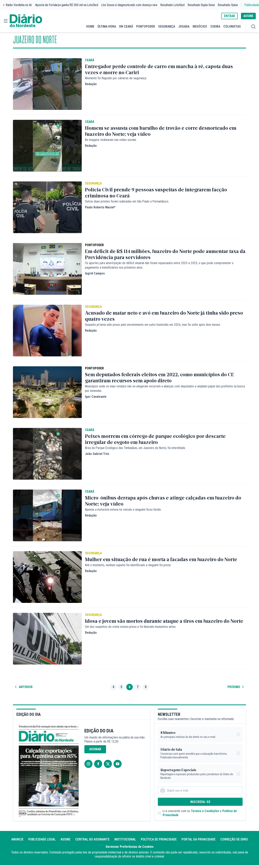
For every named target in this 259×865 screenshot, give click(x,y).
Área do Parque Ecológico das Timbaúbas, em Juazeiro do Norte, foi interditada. (135, 448)
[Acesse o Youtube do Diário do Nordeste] (118, 764)
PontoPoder (94, 245)
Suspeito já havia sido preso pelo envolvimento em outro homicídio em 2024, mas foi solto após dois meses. (153, 325)
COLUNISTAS (232, 26)
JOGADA (183, 26)
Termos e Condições (205, 811)
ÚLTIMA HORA (107, 26)
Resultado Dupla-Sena (201, 5)
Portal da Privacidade (198, 839)
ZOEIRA (215, 26)
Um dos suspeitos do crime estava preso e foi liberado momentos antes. (130, 627)
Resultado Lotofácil (172, 5)
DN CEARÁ (126, 26)
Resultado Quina (228, 5)
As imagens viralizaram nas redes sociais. (111, 140)
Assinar (95, 749)
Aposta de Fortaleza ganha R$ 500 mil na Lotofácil (66, 5)
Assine (65, 839)
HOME (90, 26)
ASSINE (248, 16)
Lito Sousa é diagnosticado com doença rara (129, 5)
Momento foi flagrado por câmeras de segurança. (116, 78)
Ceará (89, 60)
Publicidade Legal (42, 839)
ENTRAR (229, 16)
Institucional (125, 839)
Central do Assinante (92, 839)
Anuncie (17, 839)
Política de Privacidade (159, 839)
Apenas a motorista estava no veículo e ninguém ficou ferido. (123, 509)
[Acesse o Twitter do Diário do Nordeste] (108, 764)
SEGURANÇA (166, 26)
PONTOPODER (145, 26)
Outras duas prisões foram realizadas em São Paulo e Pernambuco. (127, 201)
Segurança (93, 183)
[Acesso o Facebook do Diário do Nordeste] (98, 764)
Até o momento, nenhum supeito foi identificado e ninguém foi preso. (128, 565)
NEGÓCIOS (200, 26)
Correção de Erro (234, 839)
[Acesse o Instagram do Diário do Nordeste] (88, 764)
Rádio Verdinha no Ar (19, 5)
